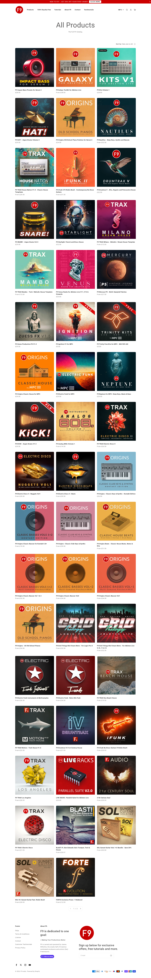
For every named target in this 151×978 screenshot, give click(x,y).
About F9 (68, 10)
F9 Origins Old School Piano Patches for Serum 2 (74, 140)
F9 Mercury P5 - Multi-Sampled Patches (112, 292)
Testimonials (89, 10)
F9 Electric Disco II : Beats (66, 494)
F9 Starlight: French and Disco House (70, 242)
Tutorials (57, 10)
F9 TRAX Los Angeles (23, 798)
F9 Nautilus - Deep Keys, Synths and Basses (113, 140)
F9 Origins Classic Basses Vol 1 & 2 (28, 596)
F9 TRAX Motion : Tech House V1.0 (28, 748)
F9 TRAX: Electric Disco (24, 848)
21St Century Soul (103, 798)
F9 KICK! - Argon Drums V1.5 (26, 444)
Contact (77, 10)
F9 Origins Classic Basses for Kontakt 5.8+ (31, 544)
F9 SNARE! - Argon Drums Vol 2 (26, 242)
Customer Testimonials (23, 944)
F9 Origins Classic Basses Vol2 (67, 596)
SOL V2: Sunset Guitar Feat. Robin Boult (30, 900)
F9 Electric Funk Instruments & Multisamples (32, 698)
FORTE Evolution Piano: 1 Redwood (69, 900)
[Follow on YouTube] (30, 965)
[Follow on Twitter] (21, 965)
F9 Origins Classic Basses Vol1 (108, 596)
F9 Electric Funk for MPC (65, 394)
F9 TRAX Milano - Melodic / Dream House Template (116, 242)
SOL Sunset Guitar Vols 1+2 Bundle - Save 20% (114, 848)
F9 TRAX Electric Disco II (106, 444)
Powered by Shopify (33, 971)
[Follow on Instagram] (25, 965)
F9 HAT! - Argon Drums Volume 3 (27, 140)
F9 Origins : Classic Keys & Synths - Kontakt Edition (116, 494)
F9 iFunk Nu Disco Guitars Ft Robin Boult (112, 748)
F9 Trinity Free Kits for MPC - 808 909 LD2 (112, 344)
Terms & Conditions (22, 934)
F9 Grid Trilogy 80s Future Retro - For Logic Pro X (74, 646)
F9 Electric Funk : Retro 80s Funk (68, 698)
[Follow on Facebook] (16, 965)
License (18, 937)
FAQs (17, 930)
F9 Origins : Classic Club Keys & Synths (70, 544)
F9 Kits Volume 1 (103, 90)
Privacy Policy (20, 948)
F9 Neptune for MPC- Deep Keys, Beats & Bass (114, 394)
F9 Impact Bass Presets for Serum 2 (28, 90)
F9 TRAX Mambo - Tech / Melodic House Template (33, 292)
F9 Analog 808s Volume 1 (65, 444)
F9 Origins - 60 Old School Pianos (27, 646)
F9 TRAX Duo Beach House (107, 698)
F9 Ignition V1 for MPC (64, 344)
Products (30, 10)
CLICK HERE (95, 2)
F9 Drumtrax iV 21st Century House (69, 748)
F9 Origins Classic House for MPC (27, 394)
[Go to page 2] (80, 908)
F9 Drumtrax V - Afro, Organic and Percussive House (116, 190)
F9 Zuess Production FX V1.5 (26, 344)
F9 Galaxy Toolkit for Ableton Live (68, 90)
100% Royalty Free (44, 10)
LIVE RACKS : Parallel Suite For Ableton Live (72, 798)
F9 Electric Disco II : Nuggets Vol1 (28, 494)
